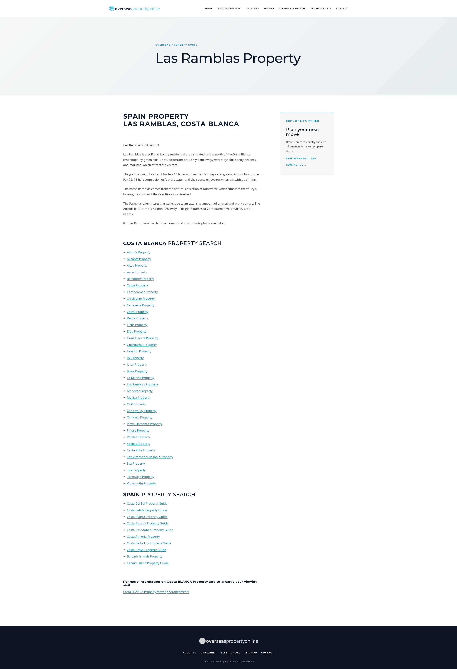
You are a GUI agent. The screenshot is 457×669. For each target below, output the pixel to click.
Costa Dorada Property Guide (148, 523)
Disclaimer (208, 653)
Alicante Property (139, 259)
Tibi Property (136, 470)
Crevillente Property (141, 298)
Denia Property (137, 318)
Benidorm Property (140, 279)
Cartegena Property (140, 305)
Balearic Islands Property (144, 556)
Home (208, 8)
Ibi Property (135, 358)
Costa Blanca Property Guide (147, 517)
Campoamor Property (142, 292)
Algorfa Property (138, 252)
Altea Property (137, 265)
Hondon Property (139, 351)
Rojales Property (138, 437)
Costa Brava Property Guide (146, 550)
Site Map (251, 653)
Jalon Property (137, 364)
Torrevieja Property (140, 477)
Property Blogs (321, 8)
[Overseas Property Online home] (134, 8)
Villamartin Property (141, 483)
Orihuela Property (139, 417)
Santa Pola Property (141, 450)
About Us (189, 653)
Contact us (296, 164)
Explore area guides (303, 158)
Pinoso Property (138, 430)
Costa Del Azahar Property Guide (150, 530)
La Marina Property (140, 378)
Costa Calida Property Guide (147, 510)
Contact (342, 8)
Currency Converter (292, 8)
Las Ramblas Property (142, 384)
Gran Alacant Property (142, 338)
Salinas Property (138, 444)
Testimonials (230, 653)
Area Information (229, 8)
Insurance (252, 8)
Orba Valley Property (142, 411)
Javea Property (137, 371)
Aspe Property (137, 272)
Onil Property (136, 404)
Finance (269, 8)
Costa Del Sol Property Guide (147, 503)
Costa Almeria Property (143, 536)
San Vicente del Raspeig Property (150, 457)
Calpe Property (137, 285)
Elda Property (136, 331)
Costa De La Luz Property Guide (149, 543)
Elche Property (137, 325)
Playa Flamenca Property (144, 424)
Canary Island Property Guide (148, 563)
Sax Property (136, 463)
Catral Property (138, 312)
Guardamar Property (142, 345)
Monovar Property (140, 391)
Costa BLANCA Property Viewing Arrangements (156, 592)
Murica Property (138, 397)
